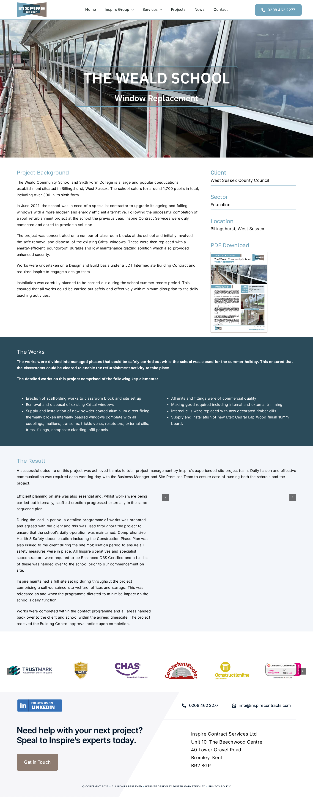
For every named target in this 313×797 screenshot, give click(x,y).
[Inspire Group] (32, 4)
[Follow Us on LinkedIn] (40, 701)
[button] (165, 497)
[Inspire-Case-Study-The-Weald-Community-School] (239, 254)
